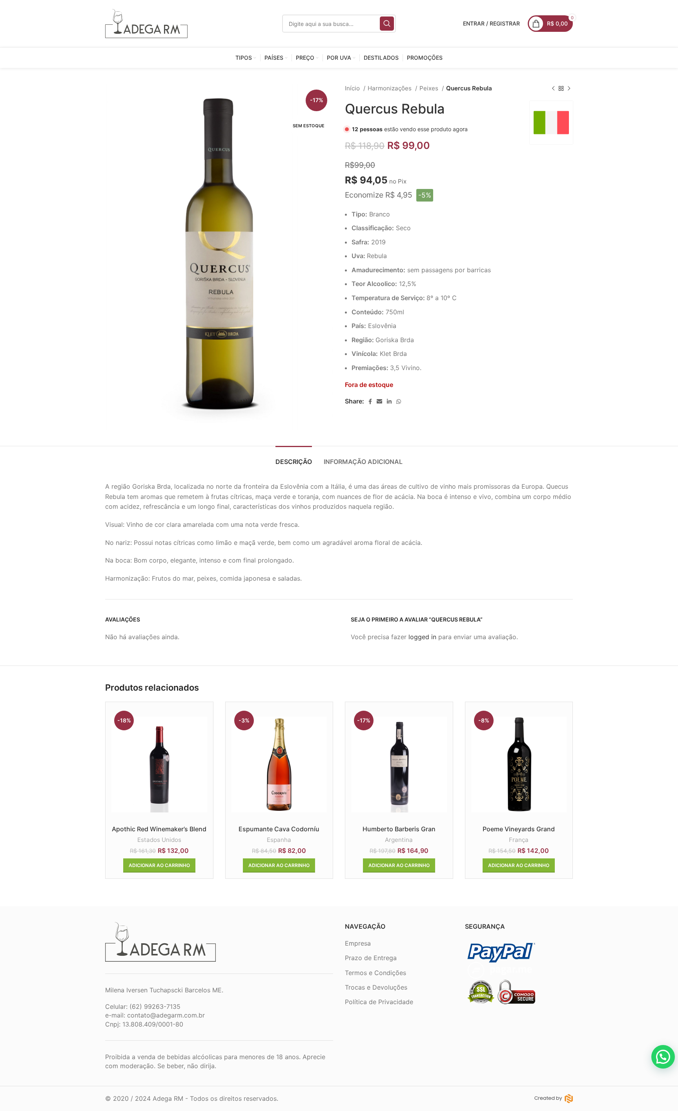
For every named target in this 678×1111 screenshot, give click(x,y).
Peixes (429, 88)
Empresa (358, 943)
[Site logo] (146, 23)
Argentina (399, 839)
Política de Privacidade (379, 1002)
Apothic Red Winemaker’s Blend (159, 829)
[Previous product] (553, 88)
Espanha (279, 839)
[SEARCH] (387, 23)
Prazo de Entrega (371, 958)
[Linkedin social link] (389, 401)
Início (353, 88)
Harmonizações (390, 88)
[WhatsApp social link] (398, 401)
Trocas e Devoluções (376, 987)
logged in (422, 637)
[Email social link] (379, 401)
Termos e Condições (375, 973)
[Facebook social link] (370, 401)
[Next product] (569, 88)
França (519, 839)
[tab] (293, 458)
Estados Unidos (159, 839)
